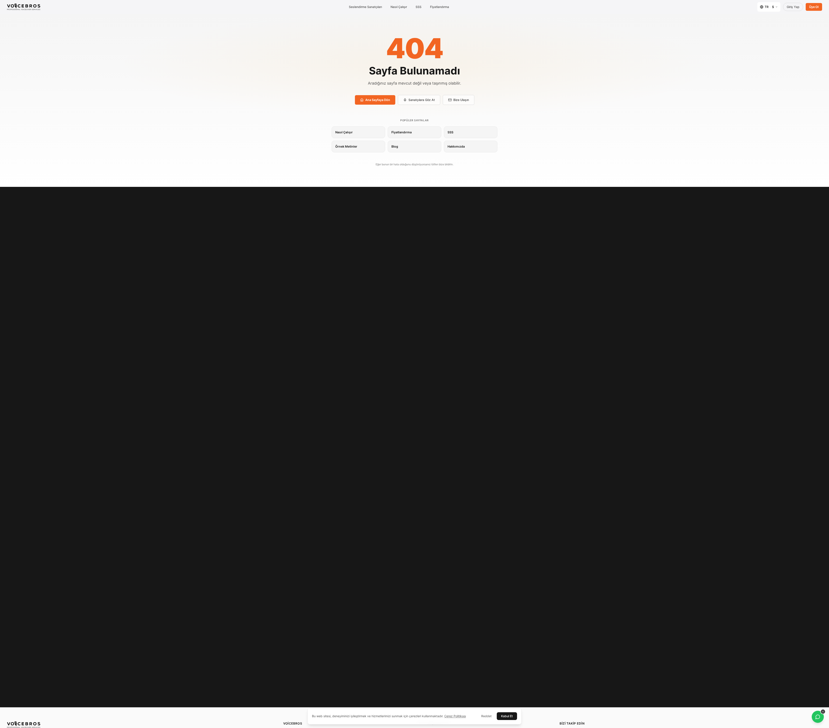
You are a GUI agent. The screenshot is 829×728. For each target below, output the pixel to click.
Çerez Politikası (455, 716)
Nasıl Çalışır (399, 7)
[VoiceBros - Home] (23, 6)
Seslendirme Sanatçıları (365, 7)
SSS (418, 7)
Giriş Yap (793, 7)
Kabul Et (507, 716)
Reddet (486, 716)
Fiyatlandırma (439, 7)
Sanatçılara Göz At (421, 100)
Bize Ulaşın (461, 100)
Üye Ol (814, 7)
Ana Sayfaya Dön (377, 100)
